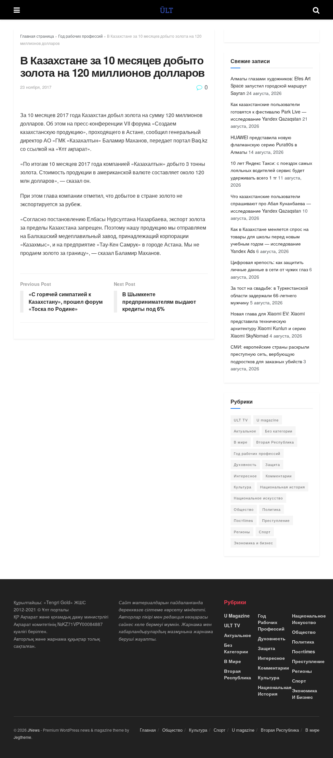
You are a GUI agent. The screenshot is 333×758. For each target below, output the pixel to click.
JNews (34, 730)
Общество (244, 509)
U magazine (268, 419)
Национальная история (282, 486)
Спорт (265, 531)
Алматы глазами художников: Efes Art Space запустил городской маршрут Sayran (271, 85)
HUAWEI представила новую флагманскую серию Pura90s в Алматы (264, 144)
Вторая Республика (275, 442)
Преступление (276, 520)
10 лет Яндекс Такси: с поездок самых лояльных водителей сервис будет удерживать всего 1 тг (271, 170)
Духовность (245, 464)
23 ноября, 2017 (35, 87)
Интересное (245, 475)
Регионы (242, 531)
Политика (271, 509)
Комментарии (279, 475)
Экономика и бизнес (253, 542)
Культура (242, 486)
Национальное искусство (258, 497)
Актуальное (245, 430)
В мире (240, 442)
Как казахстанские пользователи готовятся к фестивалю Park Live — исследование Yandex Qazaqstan (268, 111)
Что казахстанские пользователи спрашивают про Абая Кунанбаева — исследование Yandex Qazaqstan (271, 203)
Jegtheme (22, 737)
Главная (148, 730)
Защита (272, 464)
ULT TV (241, 419)
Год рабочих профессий (80, 36)
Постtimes (243, 520)
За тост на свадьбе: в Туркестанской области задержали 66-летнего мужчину (269, 295)
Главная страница (37, 36)
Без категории (278, 430)
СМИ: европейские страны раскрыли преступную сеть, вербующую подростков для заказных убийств (270, 354)
